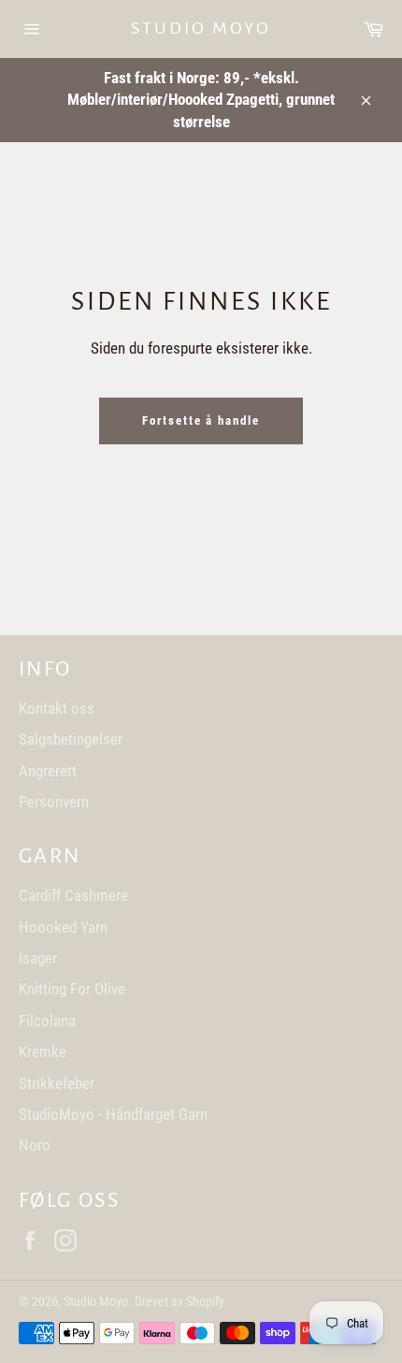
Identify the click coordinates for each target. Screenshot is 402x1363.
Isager (38, 958)
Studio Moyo (201, 28)
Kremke (42, 1051)
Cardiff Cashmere (73, 895)
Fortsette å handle (201, 420)
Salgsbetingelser (70, 739)
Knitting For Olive (72, 988)
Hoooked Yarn (63, 927)
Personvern (54, 801)
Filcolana (47, 1020)
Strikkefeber (56, 1083)
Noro (34, 1145)
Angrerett (48, 770)
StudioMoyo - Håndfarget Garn (113, 1114)
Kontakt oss (56, 708)
